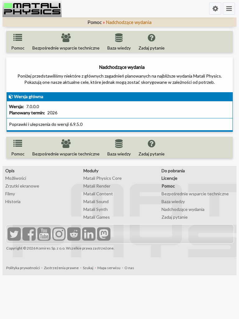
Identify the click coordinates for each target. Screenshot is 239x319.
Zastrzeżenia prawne (61, 267)
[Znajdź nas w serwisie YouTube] (43, 234)
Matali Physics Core (102, 178)
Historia (13, 201)
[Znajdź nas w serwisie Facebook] (28, 234)
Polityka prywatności (23, 267)
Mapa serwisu (108, 267)
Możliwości (15, 178)
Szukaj (88, 267)
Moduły (90, 170)
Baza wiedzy (173, 201)
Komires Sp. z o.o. (50, 248)
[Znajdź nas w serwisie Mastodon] (103, 234)
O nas (129, 267)
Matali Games (96, 217)
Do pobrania (173, 170)
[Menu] (229, 8)
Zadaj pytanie (175, 217)
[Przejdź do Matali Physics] (32, 8)
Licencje (169, 178)
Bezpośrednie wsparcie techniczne (195, 193)
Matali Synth (95, 209)
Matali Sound (96, 201)
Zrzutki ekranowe (22, 185)
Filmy (10, 193)
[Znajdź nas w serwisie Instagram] (58, 234)
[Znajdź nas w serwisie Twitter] (13, 234)
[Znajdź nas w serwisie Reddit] (73, 234)
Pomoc (94, 22)
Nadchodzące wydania (183, 209)
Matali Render (96, 185)
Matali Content (98, 193)
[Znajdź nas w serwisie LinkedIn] (88, 234)
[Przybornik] (215, 8)
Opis (10, 170)
